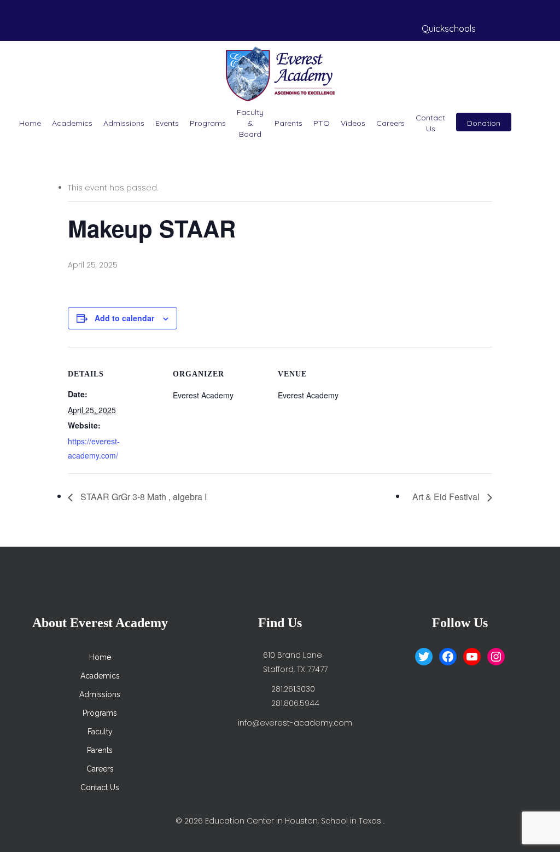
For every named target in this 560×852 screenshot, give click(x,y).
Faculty (100, 731)
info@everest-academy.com (295, 722)
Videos (353, 123)
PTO (321, 123)
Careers (390, 123)
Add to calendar (124, 317)
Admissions (123, 123)
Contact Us (430, 123)
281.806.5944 (295, 703)
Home (30, 123)
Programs (208, 123)
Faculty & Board (250, 123)
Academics (72, 123)
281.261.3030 (293, 688)
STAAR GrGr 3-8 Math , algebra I (142, 496)
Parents (288, 123)
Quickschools (449, 28)
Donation (483, 123)
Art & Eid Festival (447, 496)
